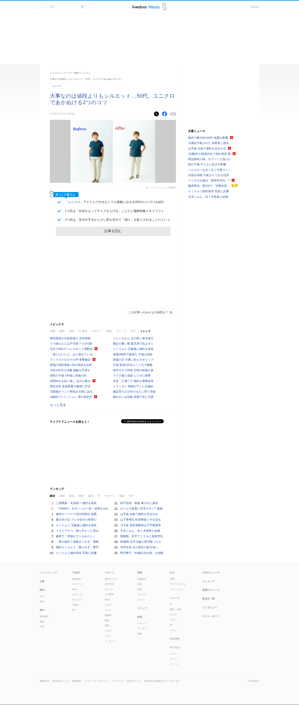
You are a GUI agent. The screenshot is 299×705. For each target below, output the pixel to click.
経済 (90, 495)
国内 (62, 331)
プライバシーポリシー (97, 681)
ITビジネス (77, 599)
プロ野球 (109, 594)
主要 (52, 331)
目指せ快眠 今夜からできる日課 (208, 175)
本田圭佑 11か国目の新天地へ (139, 547)
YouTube (175, 638)
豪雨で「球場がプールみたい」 (76, 536)
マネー (173, 620)
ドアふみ (164, 6)
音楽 (139, 584)
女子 (133, 331)
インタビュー (209, 607)
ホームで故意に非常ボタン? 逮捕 (141, 508)
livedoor (254, 6)
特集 (139, 633)
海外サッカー (111, 579)
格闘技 (108, 615)
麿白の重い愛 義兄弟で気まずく (133, 343)
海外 (71, 331)
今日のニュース (210, 572)
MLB (107, 599)
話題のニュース (210, 589)
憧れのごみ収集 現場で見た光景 (133, 396)
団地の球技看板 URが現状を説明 (71, 365)
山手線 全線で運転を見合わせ (139, 514)
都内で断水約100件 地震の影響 (208, 137)
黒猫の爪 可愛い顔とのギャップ (133, 359)
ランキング (208, 581)
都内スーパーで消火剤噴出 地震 (76, 514)
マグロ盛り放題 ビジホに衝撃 (132, 375)
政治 (71, 495)
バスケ (108, 631)
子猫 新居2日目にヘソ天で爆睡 (132, 365)
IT (99, 495)
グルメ (173, 630)
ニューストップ (57, 73)
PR (73, 610)
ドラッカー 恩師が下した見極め (133, 386)
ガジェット (77, 594)
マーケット (77, 584)
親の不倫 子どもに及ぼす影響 (207, 164)
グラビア (141, 594)
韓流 (139, 589)
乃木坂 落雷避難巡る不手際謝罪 (140, 525)
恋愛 (172, 579)
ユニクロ (56, 86)
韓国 (42, 621)
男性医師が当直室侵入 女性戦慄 (70, 338)
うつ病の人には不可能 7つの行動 (71, 343)
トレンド (145, 331)
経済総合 (76, 579)
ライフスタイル (178, 584)
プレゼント (142, 628)
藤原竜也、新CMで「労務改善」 (209, 185)
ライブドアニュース (146, 7)
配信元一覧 (208, 598)
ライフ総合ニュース (78, 73)
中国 (42, 626)
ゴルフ (108, 605)
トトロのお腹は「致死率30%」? (209, 180)
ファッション (176, 589)
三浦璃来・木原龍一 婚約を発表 (76, 503)
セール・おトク (210, 616)
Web (74, 589)
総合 (52, 495)
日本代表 (109, 584)
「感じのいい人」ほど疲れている (71, 354)
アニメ (173, 654)
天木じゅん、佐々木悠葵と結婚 (140, 530)
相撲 (107, 625)
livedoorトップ (60, 681)
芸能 (108, 331)
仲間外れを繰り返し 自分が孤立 (70, 381)
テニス (108, 610)
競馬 (107, 620)
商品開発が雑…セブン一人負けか (209, 159)
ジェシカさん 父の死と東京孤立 (133, 338)
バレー (108, 636)
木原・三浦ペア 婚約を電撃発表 (133, 381)
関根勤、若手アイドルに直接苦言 (141, 536)
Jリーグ (109, 589)
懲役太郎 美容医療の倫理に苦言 (70, 386)
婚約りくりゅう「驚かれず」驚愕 (77, 547)
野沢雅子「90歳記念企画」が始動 (141, 552)
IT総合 (75, 605)
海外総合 (44, 616)
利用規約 (77, 681)
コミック (174, 664)
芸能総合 (141, 579)
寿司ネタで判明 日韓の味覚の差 (133, 370)
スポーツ (96, 331)
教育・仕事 (175, 609)
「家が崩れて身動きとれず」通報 (77, 541)
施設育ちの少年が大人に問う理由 (134, 391)
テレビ (140, 599)
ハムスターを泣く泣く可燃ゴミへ (209, 169)
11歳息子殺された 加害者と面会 (208, 143)
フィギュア (110, 641)
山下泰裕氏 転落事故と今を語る (140, 519)
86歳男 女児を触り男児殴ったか (140, 541)
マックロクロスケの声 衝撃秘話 (70, 359)
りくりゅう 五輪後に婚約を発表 (133, 348)
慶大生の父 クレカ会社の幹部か (76, 519)
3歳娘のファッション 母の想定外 (71, 396)
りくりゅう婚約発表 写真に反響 (76, 552)
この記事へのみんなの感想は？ (148, 312)
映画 (139, 617)
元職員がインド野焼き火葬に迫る (71, 391)
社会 (42, 596)
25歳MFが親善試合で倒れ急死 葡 (209, 153)
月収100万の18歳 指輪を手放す (70, 370)
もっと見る (58, 405)
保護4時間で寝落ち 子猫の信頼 (132, 354)
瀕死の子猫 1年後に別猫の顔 (68, 375)
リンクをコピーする (173, 114)
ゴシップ (121, 331)
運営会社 (44, 681)
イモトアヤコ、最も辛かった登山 (77, 530)
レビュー (141, 623)
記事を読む (113, 231)
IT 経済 (83, 331)
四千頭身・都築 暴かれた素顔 (139, 503)
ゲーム (173, 659)
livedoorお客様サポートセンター (162, 681)
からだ (173, 614)
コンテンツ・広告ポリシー (126, 681)
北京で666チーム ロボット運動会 (71, 348)
